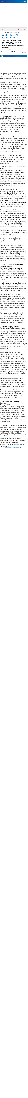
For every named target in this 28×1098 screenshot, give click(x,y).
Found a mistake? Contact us (13, 447)
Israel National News (6, 32)
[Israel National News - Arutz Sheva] (15, 1)
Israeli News (14, 32)
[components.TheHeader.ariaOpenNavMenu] (4, 1)
